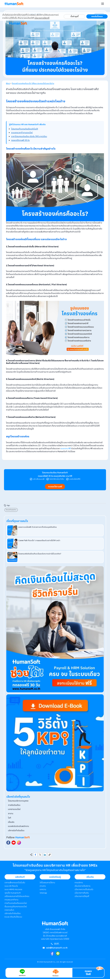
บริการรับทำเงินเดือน (16, 830)
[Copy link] (49, 855)
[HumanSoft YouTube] (14, 843)
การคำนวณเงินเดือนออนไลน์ (16, 903)
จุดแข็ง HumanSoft (13, 893)
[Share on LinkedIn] (45, 855)
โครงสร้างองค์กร (11, 510)
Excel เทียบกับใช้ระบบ (13, 917)
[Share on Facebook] (35, 855)
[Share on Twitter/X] (40, 855)
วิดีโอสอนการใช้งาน (47, 882)
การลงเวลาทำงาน (11, 899)
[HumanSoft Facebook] (8, 843)
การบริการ (79, 882)
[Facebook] (52, 953)
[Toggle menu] (102, 4)
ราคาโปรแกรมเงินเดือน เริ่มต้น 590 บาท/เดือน (29, 136)
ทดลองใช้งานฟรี (55, 486)
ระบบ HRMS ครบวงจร (13, 889)
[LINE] (58, 953)
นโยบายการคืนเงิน (82, 893)
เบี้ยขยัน (11, 822)
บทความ (43, 889)
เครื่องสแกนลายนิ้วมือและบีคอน (17, 896)
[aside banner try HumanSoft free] (55, 629)
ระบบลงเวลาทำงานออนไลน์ (22, 132)
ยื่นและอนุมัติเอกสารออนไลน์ (16, 906)
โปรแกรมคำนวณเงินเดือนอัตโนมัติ (24, 129)
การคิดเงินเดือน (14, 805)
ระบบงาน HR (66, 448)
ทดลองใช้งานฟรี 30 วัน (20, 140)
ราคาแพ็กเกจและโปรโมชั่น (15, 882)
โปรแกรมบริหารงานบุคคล (18, 800)
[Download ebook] (55, 742)
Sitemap (43, 893)
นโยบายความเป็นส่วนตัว (84, 889)
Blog (8, 83)
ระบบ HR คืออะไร (11, 886)
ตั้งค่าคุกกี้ (74, 16)
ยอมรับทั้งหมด (97, 16)
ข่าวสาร (43, 886)
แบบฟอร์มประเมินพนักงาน (18, 826)
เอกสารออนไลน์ (14, 809)
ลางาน (10, 813)
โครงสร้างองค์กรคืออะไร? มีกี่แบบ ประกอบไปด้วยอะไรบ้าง (33, 83)
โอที (9, 817)
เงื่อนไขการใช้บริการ (82, 886)
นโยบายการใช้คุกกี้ (42, 18)
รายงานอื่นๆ (9, 910)
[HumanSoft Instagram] (19, 843)
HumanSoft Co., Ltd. (51, 962)
